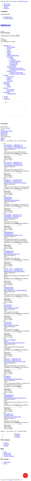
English (11, 18)
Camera (9, 54)
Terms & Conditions (9, 456)
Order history (7, 5)
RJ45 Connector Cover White (11, 325)
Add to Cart (7, 156)
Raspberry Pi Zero (11, 66)
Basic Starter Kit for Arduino (11, 217)
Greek (10, 17)
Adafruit (3, 138)
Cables (12, 58)
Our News (6, 444)
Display (9, 52)
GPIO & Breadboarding (13, 55)
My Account (7, 4)
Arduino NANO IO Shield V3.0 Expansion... (15, 182)
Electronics (6, 82)
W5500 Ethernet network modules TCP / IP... (15, 398)
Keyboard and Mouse (15, 61)
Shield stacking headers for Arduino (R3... (14, 342)
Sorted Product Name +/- (7, 131)
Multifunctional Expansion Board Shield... (14, 271)
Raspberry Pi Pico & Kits (16, 72)
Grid (9, 128)
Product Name (4, 132)
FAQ (5, 451)
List (6, 128)
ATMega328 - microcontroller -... (12, 200)
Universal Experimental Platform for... (13, 379)
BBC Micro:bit (11, 89)
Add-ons (9, 78)
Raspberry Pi (7, 45)
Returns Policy (7, 454)
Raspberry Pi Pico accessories (17, 74)
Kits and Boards (11, 47)
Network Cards (14, 62)
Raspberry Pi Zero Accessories (18, 69)
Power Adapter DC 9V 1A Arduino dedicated (15, 290)
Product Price (4, 133)
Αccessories (7, 83)
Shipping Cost (7, 453)
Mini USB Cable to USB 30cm (12, 254)
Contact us (6, 8)
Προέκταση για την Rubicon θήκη (12, 416)
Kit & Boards (10, 76)
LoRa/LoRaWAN (11, 93)
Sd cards (9, 48)
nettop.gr (11, 479)
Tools (8, 85)
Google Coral (10, 91)
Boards (5, 88)
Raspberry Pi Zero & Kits (16, 68)
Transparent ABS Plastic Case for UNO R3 (15, 361)
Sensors (9, 86)
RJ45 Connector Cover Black (11, 307)
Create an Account (22, 1)
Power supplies (14, 64)
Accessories (10, 57)
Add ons (9, 51)
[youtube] (17, 437)
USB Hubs (13, 65)
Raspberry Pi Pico (11, 71)
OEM (2, 139)
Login (14, 1)
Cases (8, 49)
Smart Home (7, 92)
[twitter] (17, 435)
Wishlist (6, 6)
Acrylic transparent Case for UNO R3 (13, 165)
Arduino (6, 75)
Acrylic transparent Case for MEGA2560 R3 (15, 147)
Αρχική (6, 96)
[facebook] (17, 434)
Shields (9, 79)
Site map (6, 445)
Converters (13, 59)
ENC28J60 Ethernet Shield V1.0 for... (13, 235)
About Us (6, 443)
